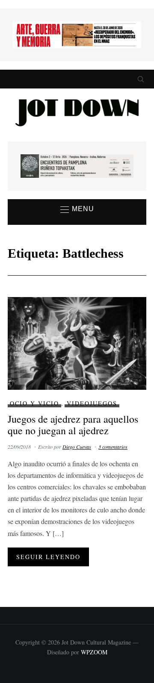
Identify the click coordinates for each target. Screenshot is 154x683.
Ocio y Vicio (34, 403)
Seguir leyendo (48, 557)
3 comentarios (112, 446)
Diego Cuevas (76, 446)
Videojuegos (92, 403)
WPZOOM (94, 652)
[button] (77, 209)
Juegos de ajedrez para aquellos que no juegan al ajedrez (73, 424)
